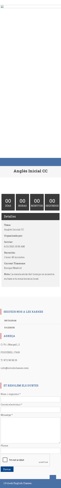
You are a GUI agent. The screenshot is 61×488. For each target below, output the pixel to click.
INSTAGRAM (10, 320)
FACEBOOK (9, 327)
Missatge (7, 414)
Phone (4, 445)
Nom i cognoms (10, 394)
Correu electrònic (11, 404)
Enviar (7, 469)
